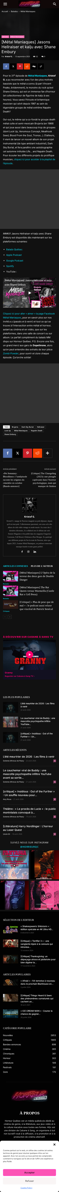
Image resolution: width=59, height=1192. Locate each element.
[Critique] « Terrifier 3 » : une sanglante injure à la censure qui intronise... (37, 944)
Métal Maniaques (28, 11)
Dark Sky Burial (27, 427)
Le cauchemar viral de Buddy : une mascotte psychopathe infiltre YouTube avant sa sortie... (27, 774)
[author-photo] (29, 512)
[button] (54, 1144)
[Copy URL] (41, 66)
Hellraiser (40, 427)
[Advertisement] (29, 199)
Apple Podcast (14, 254)
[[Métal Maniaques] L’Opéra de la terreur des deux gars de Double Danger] (10, 576)
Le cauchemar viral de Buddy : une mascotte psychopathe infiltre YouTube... (38, 721)
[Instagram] (29, 552)
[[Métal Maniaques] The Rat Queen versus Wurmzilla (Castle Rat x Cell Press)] (10, 591)
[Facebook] (6, 66)
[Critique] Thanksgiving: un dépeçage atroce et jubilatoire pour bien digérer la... (38, 959)
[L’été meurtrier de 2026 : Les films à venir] (10, 707)
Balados (14, 11)
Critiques (6, 611)
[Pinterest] (20, 66)
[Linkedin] (35, 552)
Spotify (10, 266)
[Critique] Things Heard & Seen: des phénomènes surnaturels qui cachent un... (37, 998)
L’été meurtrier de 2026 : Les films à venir (28, 756)
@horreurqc (29, 846)
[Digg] (34, 66)
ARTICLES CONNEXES (15, 566)
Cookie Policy (26, 1188)
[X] (13, 66)
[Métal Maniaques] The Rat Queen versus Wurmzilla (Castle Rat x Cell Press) (37, 591)
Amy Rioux (7, 799)
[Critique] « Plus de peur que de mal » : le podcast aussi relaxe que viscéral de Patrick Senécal (37, 606)
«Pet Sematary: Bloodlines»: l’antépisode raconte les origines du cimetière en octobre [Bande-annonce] (15, 479)
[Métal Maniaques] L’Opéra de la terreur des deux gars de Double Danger (37, 576)
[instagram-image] (14, 864)
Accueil (5, 11)
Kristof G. (9, 56)
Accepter (29, 1172)
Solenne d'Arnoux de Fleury (13, 761)
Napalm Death (36, 430)
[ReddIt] (27, 66)
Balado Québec (14, 249)
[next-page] (10, 617)
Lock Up (7, 430)
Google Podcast (14, 260)
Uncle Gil (6, 834)
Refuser (29, 1180)
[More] (47, 453)
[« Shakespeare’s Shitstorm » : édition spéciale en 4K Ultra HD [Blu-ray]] (10, 929)
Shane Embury (10, 434)
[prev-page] (5, 617)
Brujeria (15, 427)
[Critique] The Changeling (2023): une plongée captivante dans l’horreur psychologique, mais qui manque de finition (43, 479)
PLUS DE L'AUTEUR (42, 566)
